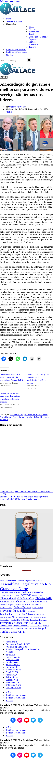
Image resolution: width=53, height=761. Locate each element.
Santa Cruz (34, 31)
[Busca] (29, 60)
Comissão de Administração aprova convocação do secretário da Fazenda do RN (11, 377)
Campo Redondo (22, 592)
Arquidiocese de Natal (33, 580)
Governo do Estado (13, 610)
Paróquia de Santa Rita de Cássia (14, 620)
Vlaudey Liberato (13, 687)
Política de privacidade (16, 49)
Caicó (11, 592)
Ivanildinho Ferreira (10, 614)
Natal (15, 617)
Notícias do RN (13, 664)
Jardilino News (12, 659)
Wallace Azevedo (14, 21)
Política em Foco (13, 669)
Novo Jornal (11, 667)
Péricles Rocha (35, 623)
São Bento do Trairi (19, 628)
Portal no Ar (11, 675)
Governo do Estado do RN (18, 644)
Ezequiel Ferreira (34, 604)
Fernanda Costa (6, 607)
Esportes (32, 39)
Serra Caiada (5, 629)
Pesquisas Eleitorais (38, 620)
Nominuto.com (12, 662)
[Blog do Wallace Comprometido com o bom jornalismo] (17, 14)
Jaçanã (42, 614)
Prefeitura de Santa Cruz (14, 622)
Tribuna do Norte (13, 685)
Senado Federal (36, 626)
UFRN (21, 631)
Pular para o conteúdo (10, 1)
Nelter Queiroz (23, 617)
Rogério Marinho (21, 626)
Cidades (32, 29)
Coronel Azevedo (13, 417)
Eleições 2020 (7, 601)
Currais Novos (37, 595)
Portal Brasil (11, 642)
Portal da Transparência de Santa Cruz (23, 649)
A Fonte (9, 652)
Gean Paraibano (38, 608)
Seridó (46, 625)
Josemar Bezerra (5, 617)
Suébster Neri (12, 680)
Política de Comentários (16, 52)
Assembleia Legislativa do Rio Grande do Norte (25, 586)
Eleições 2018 (43, 598)
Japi (37, 614)
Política (32, 42)
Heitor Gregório (13, 657)
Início (8, 18)
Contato (9, 55)
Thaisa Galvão (12, 682)
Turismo (32, 47)
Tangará (42, 628)
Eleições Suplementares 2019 (13, 604)
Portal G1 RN (12, 672)
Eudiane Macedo (28, 417)
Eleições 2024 (40, 601)
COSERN (16, 595)
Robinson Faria (6, 626)
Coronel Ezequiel (5, 595)
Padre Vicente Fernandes (38, 617)
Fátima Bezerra (22, 607)
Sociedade (33, 44)
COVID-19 (26, 595)
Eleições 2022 (24, 601)
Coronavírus (37, 592)
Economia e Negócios (38, 37)
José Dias (40, 417)
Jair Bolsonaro (28, 614)
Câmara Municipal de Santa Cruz (17, 598)
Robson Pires (12, 677)
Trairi (31, 34)
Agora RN (10, 654)
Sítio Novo (33, 629)
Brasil (31, 26)
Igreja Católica (31, 611)
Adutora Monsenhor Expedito (12, 580)
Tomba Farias (8, 631)
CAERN (4, 592)
